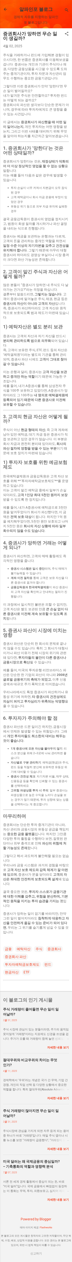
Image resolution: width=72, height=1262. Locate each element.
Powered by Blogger (36, 1219)
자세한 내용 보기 (58, 1047)
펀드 (47, 964)
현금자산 (12, 972)
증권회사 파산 (15, 957)
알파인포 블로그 (36, 9)
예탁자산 (24, 949)
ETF (26, 972)
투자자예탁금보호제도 (22, 964)
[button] (66, 34)
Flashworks (46, 1227)
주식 (39, 949)
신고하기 (36, 1253)
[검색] (66, 10)
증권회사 (54, 949)
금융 (8, 949)
